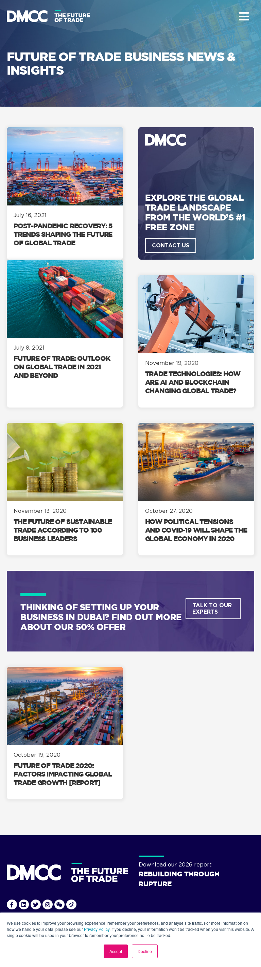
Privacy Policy (96, 929)
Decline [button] (145, 951)
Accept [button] (115, 951)
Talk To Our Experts (212, 608)
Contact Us (170, 245)
